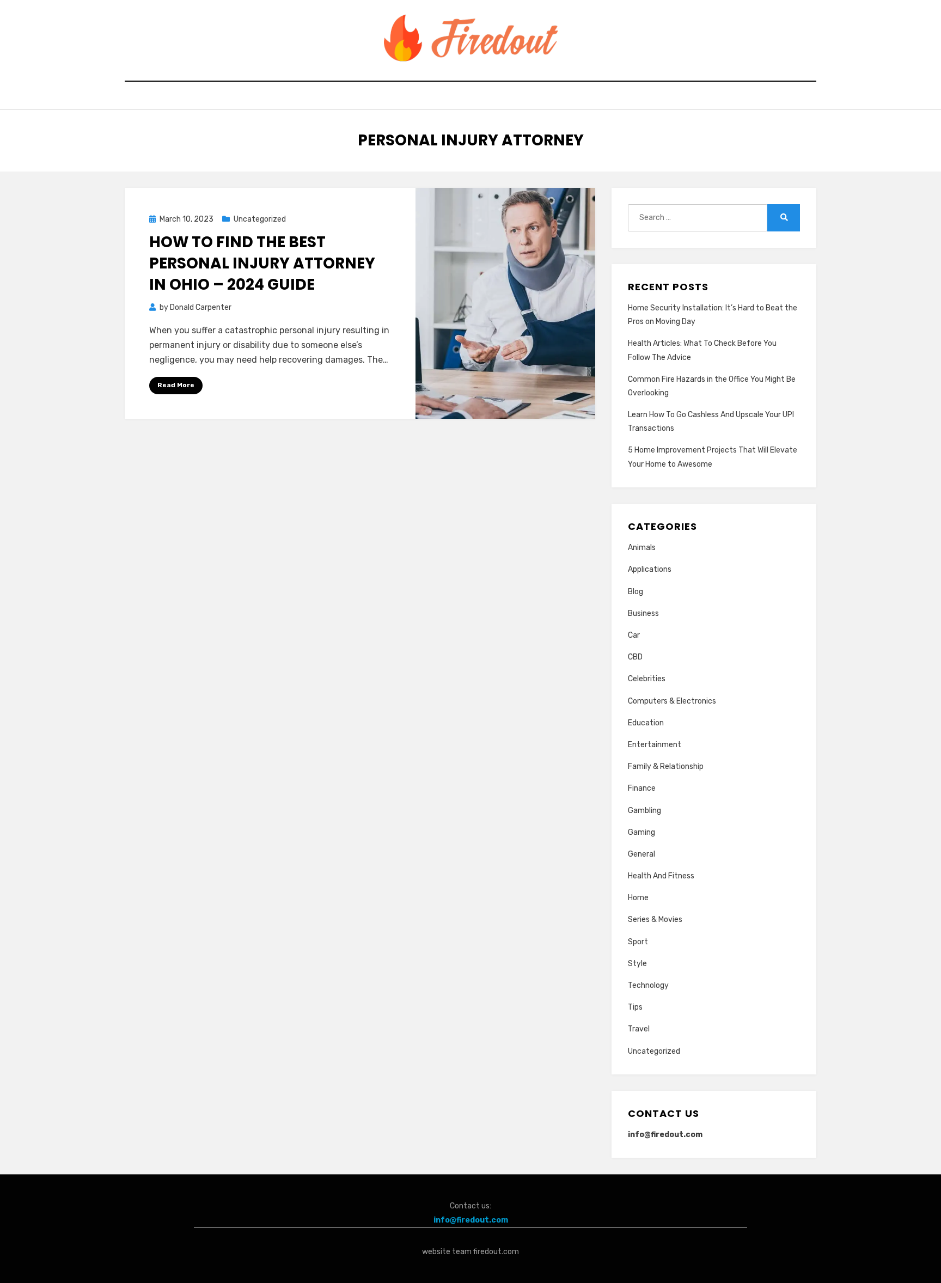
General (641, 854)
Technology (648, 985)
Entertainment (654, 744)
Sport (638, 941)
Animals (642, 547)
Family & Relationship (666, 766)
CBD (635, 657)
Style (637, 963)
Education (646, 723)
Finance (642, 788)
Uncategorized (260, 219)
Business (643, 613)
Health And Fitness (661, 876)
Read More (175, 385)
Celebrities (646, 678)
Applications (649, 569)
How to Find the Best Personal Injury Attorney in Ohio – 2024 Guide (262, 263)
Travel (639, 1029)
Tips (635, 1007)
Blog (635, 591)
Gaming (641, 832)
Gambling (644, 810)
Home (638, 897)
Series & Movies (655, 919)
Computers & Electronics (672, 701)
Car (634, 635)
